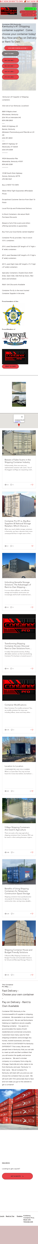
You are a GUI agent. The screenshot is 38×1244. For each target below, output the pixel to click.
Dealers (19, 1216)
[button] (35, 17)
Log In (2, 1216)
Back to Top (10, 1216)
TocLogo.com (28, 1222)
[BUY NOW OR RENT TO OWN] (19, 1)
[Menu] (34, 5)
